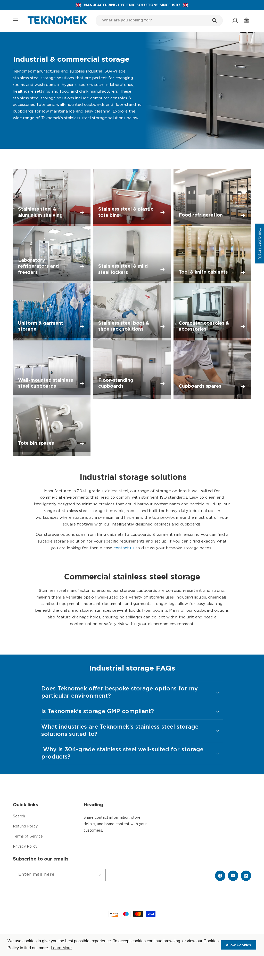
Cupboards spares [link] (200, 386)
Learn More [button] (61, 948)
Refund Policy (25, 826)
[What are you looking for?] (217, 20)
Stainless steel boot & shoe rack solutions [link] (123, 326)
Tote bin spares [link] (36, 443)
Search (19, 816)
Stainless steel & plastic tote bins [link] (125, 212)
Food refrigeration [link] (201, 215)
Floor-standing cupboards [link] (115, 383)
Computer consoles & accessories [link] (204, 326)
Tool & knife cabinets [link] (203, 272)
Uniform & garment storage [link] (40, 326)
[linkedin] (246, 876)
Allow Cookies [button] (238, 945)
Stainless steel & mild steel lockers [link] (123, 269)
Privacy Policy (25, 846)
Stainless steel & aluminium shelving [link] (40, 212)
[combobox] (159, 20)
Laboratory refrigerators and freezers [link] (38, 266)
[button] (15, 20)
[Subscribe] (99, 875)
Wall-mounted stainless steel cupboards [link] (45, 383)
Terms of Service (28, 836)
